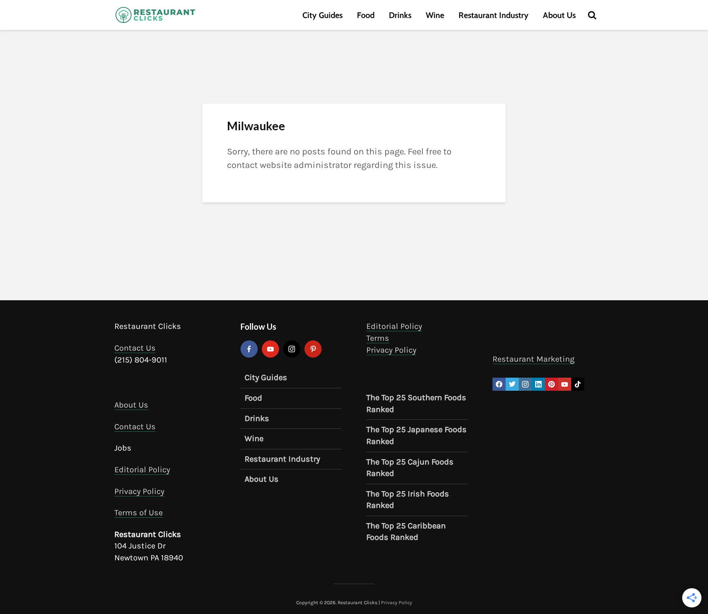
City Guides (322, 15)
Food (365, 15)
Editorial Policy (142, 469)
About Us (559, 15)
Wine (435, 15)
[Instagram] (291, 349)
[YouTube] (270, 349)
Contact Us (135, 348)
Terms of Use (138, 512)
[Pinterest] (313, 349)
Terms (377, 338)
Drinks (400, 15)
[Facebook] (249, 349)
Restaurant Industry (493, 15)
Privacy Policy (139, 491)
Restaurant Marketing (533, 359)
